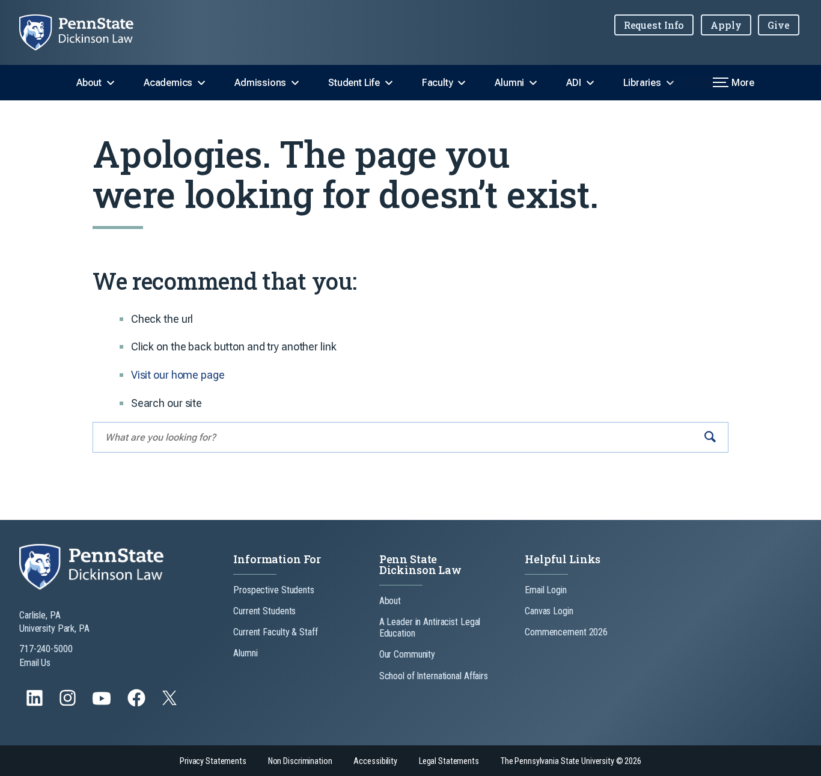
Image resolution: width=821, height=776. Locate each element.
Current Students (264, 611)
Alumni (509, 82)
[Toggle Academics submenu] (201, 83)
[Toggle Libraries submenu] (670, 83)
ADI (573, 82)
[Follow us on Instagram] (69, 703)
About (89, 82)
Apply (725, 25)
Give (779, 25)
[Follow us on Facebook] (137, 703)
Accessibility (375, 761)
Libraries (642, 82)
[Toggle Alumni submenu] (533, 83)
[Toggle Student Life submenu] (389, 83)
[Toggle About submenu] (110, 83)
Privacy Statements (213, 761)
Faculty (437, 82)
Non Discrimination (300, 761)
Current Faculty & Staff (275, 632)
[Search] (710, 437)
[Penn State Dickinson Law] (86, 32)
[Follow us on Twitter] (170, 701)
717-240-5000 (46, 649)
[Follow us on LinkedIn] (35, 703)
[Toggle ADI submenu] (590, 83)
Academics (168, 82)
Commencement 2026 (566, 632)
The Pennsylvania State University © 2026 (571, 761)
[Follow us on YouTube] (103, 703)
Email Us (34, 662)
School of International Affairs (433, 676)
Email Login (546, 590)
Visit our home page (178, 374)
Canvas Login (549, 611)
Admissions (260, 82)
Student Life (354, 82)
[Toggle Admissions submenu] (295, 83)
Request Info (654, 25)
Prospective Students (273, 590)
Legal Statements (449, 761)
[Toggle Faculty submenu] (461, 83)
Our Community (407, 654)
